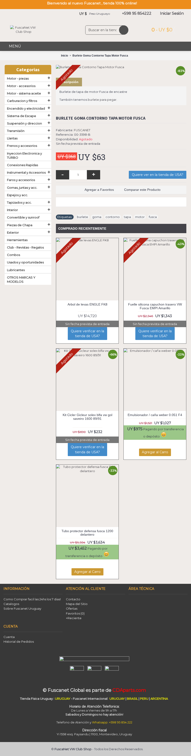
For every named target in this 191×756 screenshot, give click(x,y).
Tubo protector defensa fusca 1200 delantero (87, 532)
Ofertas (71, 608)
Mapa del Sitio (77, 604)
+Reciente (74, 618)
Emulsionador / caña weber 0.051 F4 (155, 415)
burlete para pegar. (102, 99)
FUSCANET (82, 130)
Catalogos (11, 604)
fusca (153, 217)
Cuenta (9, 637)
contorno (113, 217)
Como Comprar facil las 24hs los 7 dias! (32, 599)
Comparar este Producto (142, 190)
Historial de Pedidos (18, 641)
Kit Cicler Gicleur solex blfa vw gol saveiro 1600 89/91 (87, 416)
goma (96, 217)
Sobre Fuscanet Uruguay (22, 608)
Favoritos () (75, 613)
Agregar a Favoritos (99, 190)
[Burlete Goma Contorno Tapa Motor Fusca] (121, 67)
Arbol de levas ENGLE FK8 (87, 304)
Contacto (73, 599)
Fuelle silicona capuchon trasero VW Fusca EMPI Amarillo (155, 306)
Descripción (68, 82)
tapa (127, 217)
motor (140, 217)
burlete (82, 217)
